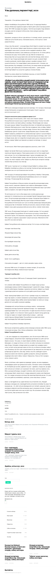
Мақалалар (9, 519)
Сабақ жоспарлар (11, 528)
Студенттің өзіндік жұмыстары (14, 532)
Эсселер (8, 8)
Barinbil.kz (28, 2)
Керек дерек (10, 515)
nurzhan (7, 408)
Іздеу (6, 478)
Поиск (8, 482)
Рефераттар (10, 524)
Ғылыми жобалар (11, 511)
